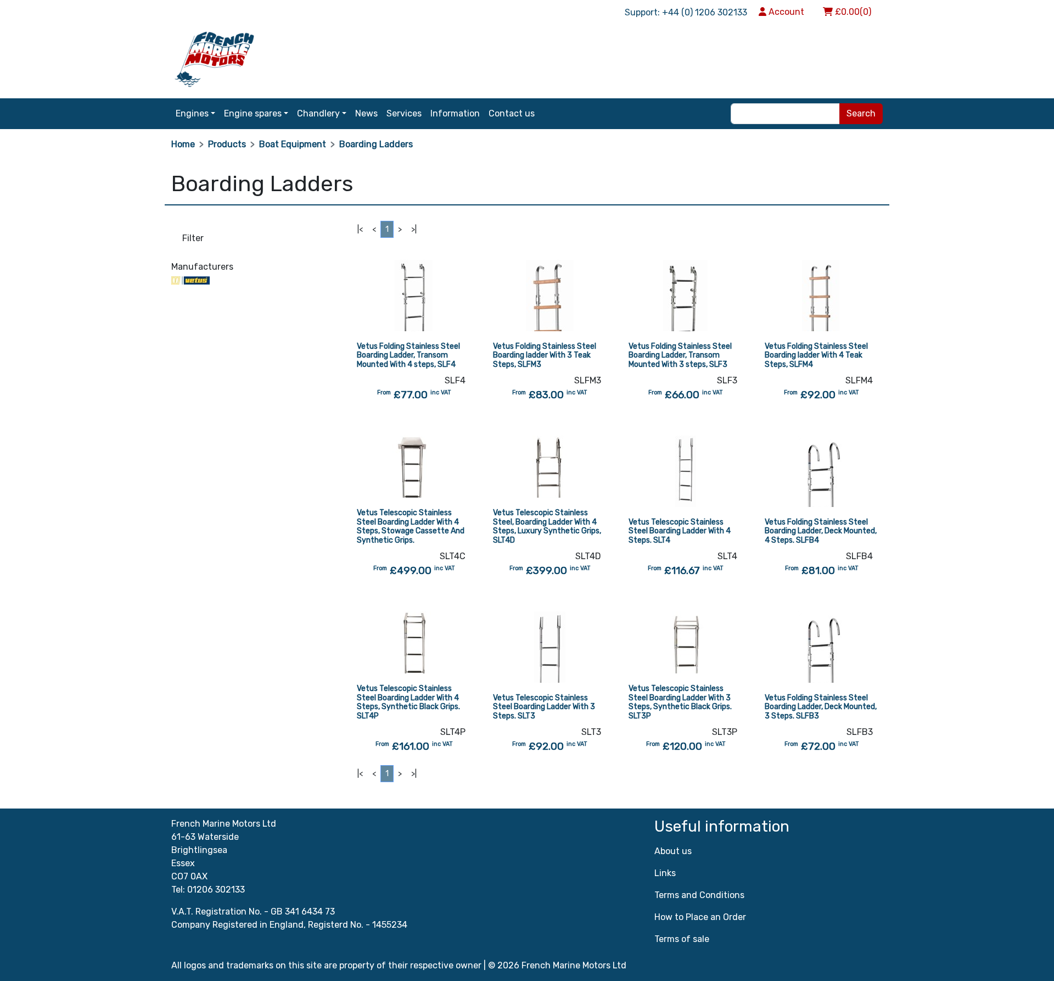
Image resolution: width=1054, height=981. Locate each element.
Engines (192, 113)
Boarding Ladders (376, 144)
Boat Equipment (292, 144)
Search (861, 113)
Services (404, 113)
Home (183, 144)
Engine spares (253, 113)
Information (455, 113)
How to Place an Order (700, 917)
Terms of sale (681, 939)
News (366, 113)
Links (665, 873)
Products (227, 144)
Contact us (512, 113)
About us (673, 851)
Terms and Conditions (699, 895)
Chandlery (318, 113)
